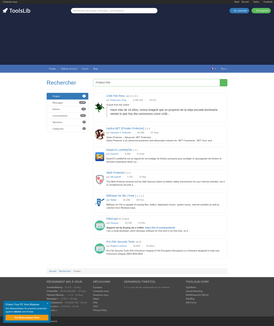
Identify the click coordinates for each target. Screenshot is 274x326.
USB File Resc (115, 95)
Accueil (52, 271)
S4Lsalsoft (115, 177)
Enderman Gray (118, 100)
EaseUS (114, 154)
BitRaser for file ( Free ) (121, 195)
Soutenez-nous (100, 295)
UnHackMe (52, 291)
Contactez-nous (9, 2)
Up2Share (191, 287)
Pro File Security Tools (120, 241)
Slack (236, 2)
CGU (95, 306)
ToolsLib (53, 321)
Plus (223, 68)
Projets (52, 68)
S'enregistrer (262, 10)
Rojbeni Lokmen (118, 246)
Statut (96, 298)
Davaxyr (114, 223)
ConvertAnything (194, 291)
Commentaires (68, 115)
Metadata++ (53, 298)
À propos (97, 287)
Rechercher (61, 82)
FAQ (95, 302)
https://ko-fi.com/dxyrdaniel (160, 227)
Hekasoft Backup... (56, 295)
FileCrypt (112, 218)
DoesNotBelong (54, 287)
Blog (95, 68)
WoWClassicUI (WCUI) (197, 295)
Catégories (68, 128)
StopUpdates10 (54, 302)
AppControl (52, 306)
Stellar (113, 200)
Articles (68, 109)
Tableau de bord (69, 68)
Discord (245, 2)
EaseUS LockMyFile (119, 149)
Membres (68, 122)
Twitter (255, 2)
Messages (68, 102)
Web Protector (115, 172)
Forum (85, 68)
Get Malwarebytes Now (27, 317)
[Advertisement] (137, 37)
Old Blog (190, 298)
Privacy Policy (100, 310)
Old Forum (191, 302)
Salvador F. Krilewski (120, 132)
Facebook (268, 2)
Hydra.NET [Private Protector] (125, 128)
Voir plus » (52, 310)
